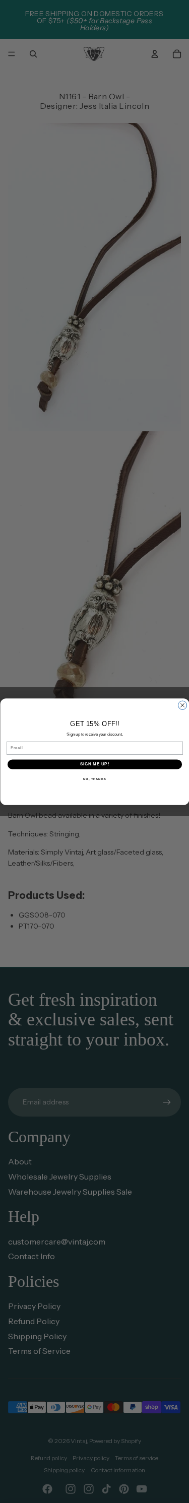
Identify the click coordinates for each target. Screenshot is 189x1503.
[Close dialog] (182, 705)
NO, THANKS (94, 778)
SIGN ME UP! (94, 764)
